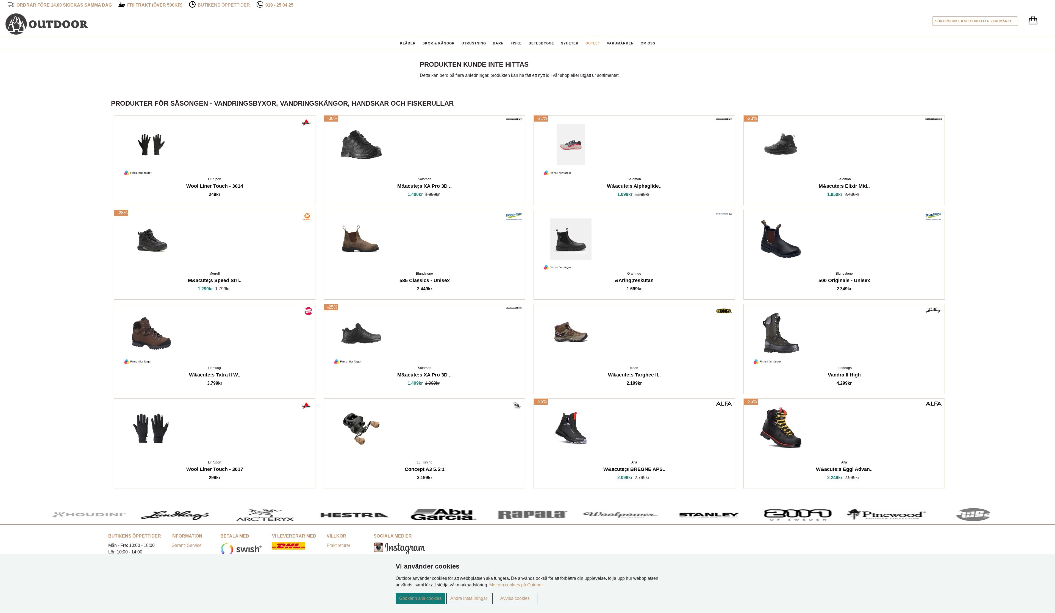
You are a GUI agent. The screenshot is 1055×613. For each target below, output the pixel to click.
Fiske (516, 43)
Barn (498, 43)
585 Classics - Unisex (424, 281)
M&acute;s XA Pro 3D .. (424, 187)
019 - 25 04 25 (279, 5)
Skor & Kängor (439, 43)
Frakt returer (338, 545)
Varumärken (620, 43)
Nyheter (570, 43)
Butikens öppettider (224, 5)
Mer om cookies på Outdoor (516, 585)
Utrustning (474, 43)
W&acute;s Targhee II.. (634, 376)
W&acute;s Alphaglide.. (634, 187)
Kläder (408, 43)
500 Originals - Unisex (844, 281)
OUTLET (592, 43)
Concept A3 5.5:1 (425, 470)
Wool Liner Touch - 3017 (214, 470)
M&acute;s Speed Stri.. (214, 281)
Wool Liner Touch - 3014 (214, 187)
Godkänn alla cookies (420, 598)
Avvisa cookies (515, 598)
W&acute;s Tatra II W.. (214, 376)
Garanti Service (186, 545)
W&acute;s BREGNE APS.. (634, 470)
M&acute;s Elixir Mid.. (844, 187)
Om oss (648, 43)
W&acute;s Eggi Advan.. (844, 470)
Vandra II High (844, 376)
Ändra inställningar (468, 598)
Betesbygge (541, 43)
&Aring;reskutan (634, 281)
